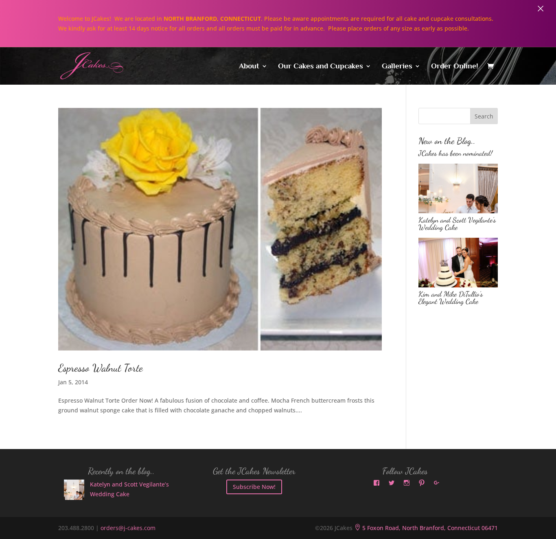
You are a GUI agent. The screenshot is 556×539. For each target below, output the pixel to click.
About (249, 66)
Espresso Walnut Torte (100, 368)
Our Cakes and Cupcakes (320, 66)
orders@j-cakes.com (128, 528)
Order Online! (454, 66)
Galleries (397, 66)
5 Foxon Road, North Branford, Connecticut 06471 (426, 528)
